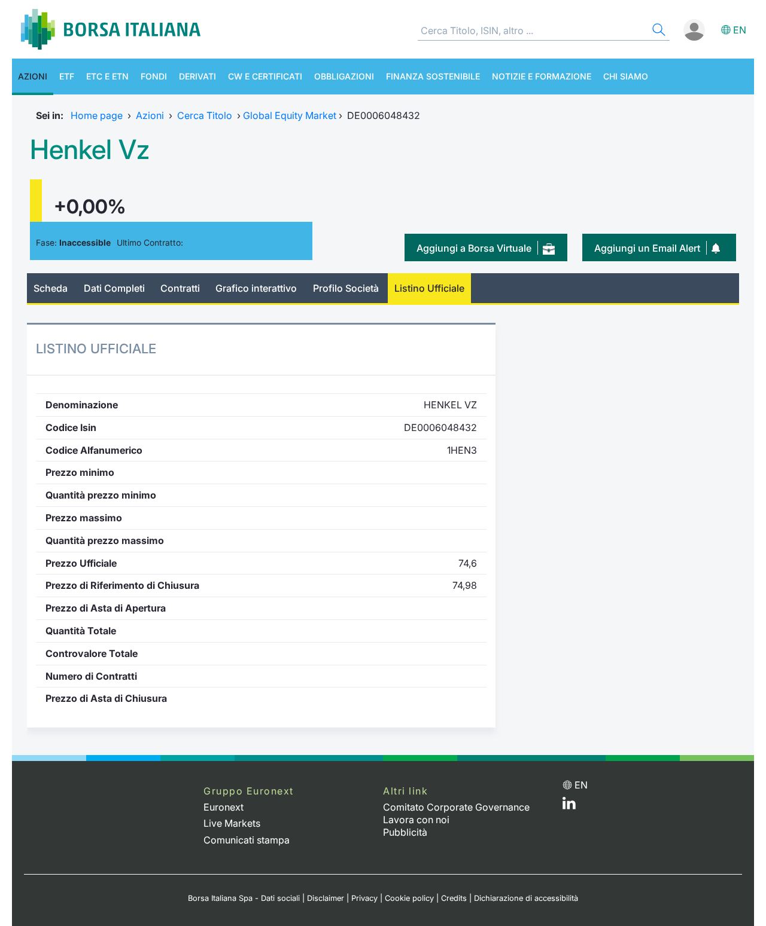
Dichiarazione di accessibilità (526, 898)
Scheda (51, 288)
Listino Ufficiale (429, 288)
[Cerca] (658, 31)
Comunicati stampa (246, 840)
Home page (97, 115)
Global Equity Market (289, 115)
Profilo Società (346, 288)
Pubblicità (405, 832)
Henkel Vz (90, 149)
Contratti (180, 288)
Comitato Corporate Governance (456, 807)
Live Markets (231, 823)
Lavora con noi (416, 820)
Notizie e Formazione (541, 76)
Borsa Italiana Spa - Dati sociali (244, 898)
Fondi (154, 76)
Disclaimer (325, 898)
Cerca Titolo (204, 115)
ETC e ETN (107, 76)
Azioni (32, 76)
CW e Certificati (265, 76)
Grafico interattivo (256, 288)
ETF (66, 76)
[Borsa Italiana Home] (110, 29)
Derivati (197, 76)
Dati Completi (114, 288)
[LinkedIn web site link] (569, 806)
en (739, 30)
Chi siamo (625, 76)
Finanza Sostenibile (433, 76)
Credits (454, 898)
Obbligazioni (344, 76)
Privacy (364, 898)
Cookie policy (409, 898)
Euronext (223, 807)
